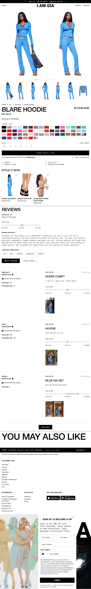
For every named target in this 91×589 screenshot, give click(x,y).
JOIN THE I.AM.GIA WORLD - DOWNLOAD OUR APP (45, 1)
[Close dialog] (73, 517)
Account (4, 467)
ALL (10, 105)
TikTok (26, 501)
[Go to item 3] (33, 91)
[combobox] (44, 554)
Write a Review (12, 261)
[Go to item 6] (71, 91)
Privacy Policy (6, 503)
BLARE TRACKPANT (9, 198)
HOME (4, 105)
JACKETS (18, 105)
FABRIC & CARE (10, 164)
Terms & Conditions (8, 496)
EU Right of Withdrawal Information (9, 500)
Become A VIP (6, 508)
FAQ (3, 487)
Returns (4, 477)
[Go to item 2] (20, 91)
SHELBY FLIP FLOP (25, 198)
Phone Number (45, 550)
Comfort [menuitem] (19, 254)
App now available (54, 492)
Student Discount (7, 511)
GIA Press (5, 464)
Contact (4, 469)
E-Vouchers (5, 484)
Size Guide (84, 143)
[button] (10, 119)
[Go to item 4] (45, 91)
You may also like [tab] (44, 437)
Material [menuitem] (40, 254)
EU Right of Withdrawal (9, 479)
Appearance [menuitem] (30, 254)
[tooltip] (16, 232)
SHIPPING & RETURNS (56, 164)
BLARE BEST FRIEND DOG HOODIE (41, 199)
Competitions (6, 506)
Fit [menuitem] (4, 254)
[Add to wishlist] (16, 175)
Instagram (27, 499)
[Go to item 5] (58, 91)
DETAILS (7, 162)
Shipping (4, 474)
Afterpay (4, 482)
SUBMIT (57, 580)
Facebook (27, 496)
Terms (55, 574)
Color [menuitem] (11, 254)
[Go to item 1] (8, 91)
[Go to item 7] (83, 91)
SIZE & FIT (52, 162)
